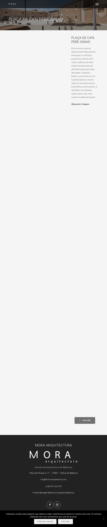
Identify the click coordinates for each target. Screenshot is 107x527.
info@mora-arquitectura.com (53, 479)
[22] (37, 266)
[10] (37, 139)
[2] (37, 99)
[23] (37, 190)
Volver (87, 420)
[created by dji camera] (37, 58)
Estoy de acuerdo (45, 521)
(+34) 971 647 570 (54, 486)
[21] (37, 333)
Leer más (65, 521)
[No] (103, 518)
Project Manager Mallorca (44, 493)
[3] (37, 375)
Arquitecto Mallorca (65, 493)
